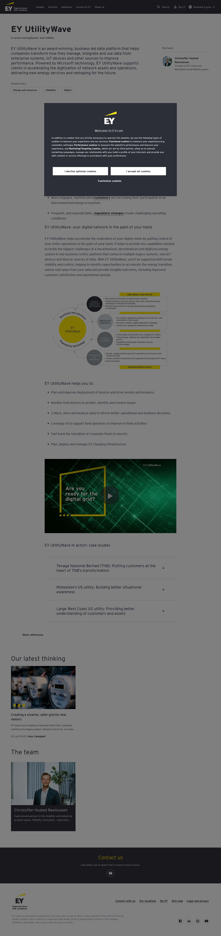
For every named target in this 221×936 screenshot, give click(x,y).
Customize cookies (110, 180)
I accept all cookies (138, 171)
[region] (110, 149)
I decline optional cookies (80, 171)
